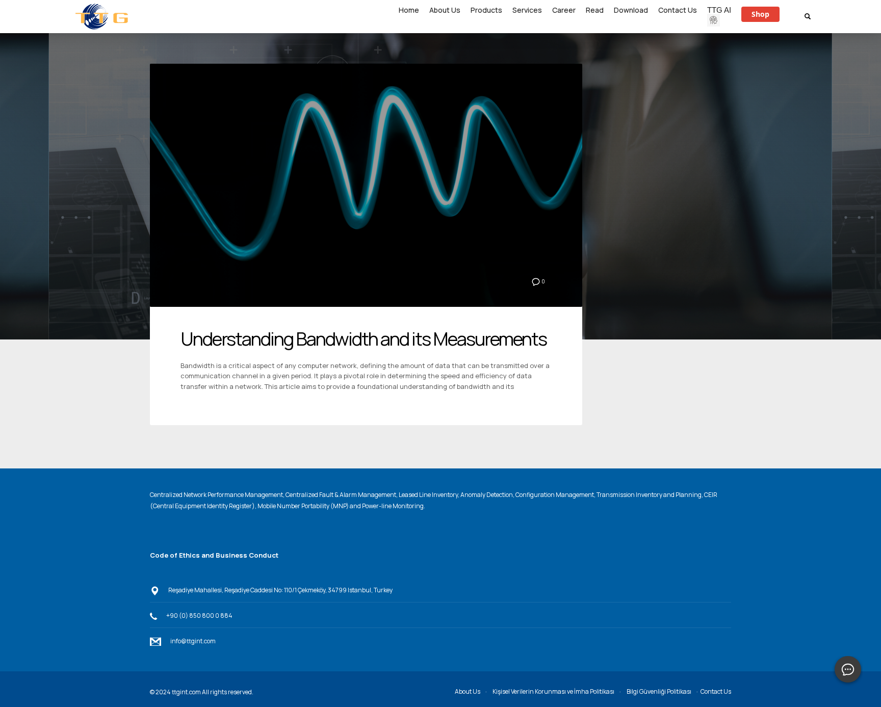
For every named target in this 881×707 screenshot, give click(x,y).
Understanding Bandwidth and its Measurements (363, 338)
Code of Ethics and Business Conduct (214, 555)
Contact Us (716, 691)
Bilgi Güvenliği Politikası (659, 691)
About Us (467, 691)
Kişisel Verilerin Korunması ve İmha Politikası (553, 691)
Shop (760, 14)
